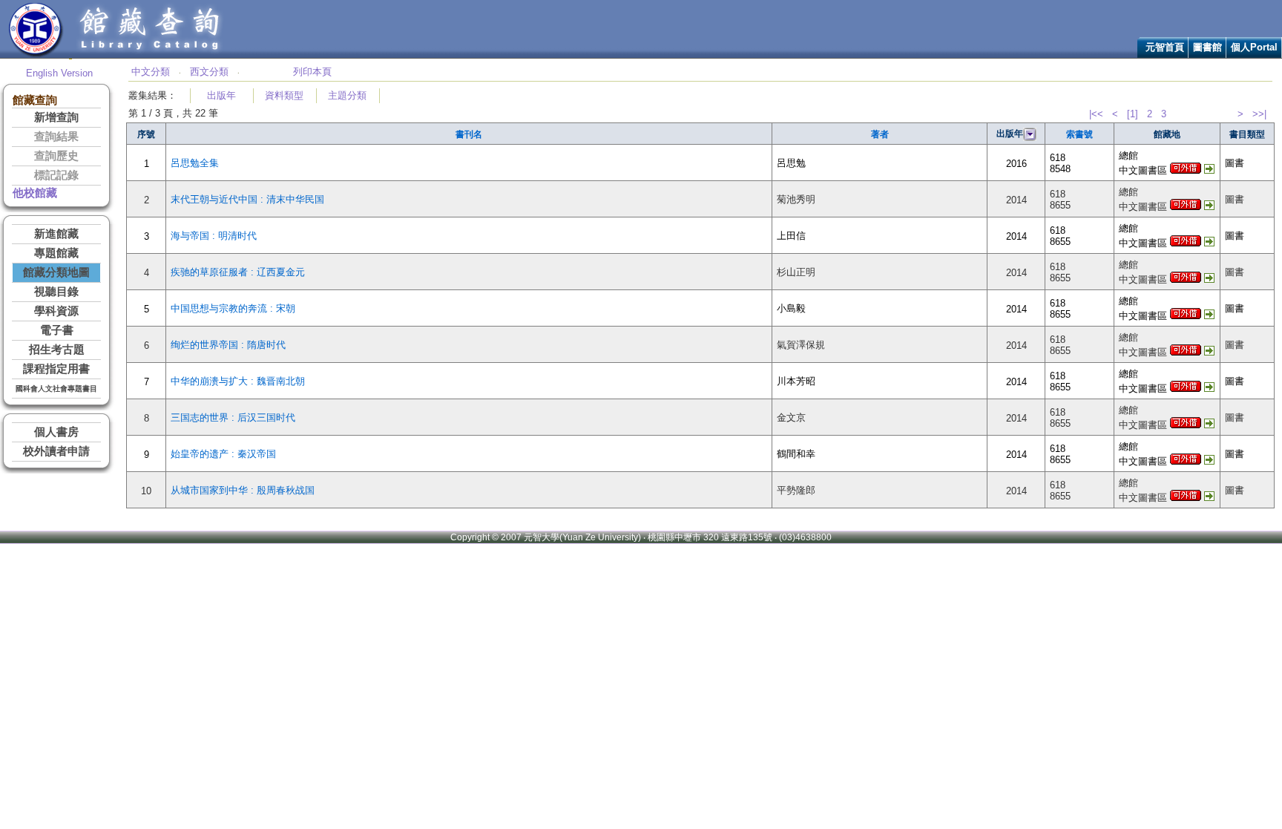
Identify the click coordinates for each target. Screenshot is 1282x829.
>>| (1259, 113)
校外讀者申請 (56, 451)
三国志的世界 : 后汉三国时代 (233, 417)
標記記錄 (56, 175)
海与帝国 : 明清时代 (214, 235)
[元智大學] (36, 54)
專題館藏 (56, 253)
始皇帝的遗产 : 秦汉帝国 (223, 453)
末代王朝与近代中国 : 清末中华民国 (247, 199)
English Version (59, 73)
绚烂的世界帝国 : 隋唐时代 (228, 344)
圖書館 (1207, 47)
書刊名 (469, 134)
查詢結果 (56, 136)
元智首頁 (1164, 47)
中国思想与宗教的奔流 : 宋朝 (233, 308)
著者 (880, 134)
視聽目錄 (56, 292)
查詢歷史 (56, 156)
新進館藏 (56, 234)
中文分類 (150, 71)
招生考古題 (57, 349)
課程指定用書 (56, 369)
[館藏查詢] (150, 54)
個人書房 (56, 432)
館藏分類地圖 (56, 272)
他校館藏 (35, 193)
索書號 (1079, 134)
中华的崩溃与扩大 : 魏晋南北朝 (238, 381)
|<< (1096, 113)
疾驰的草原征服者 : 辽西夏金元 (238, 272)
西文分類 (209, 71)
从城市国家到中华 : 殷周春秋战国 (243, 490)
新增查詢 (56, 117)
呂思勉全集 (195, 162)
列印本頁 (312, 71)
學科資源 (56, 311)
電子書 (56, 330)
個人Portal (1254, 47)
